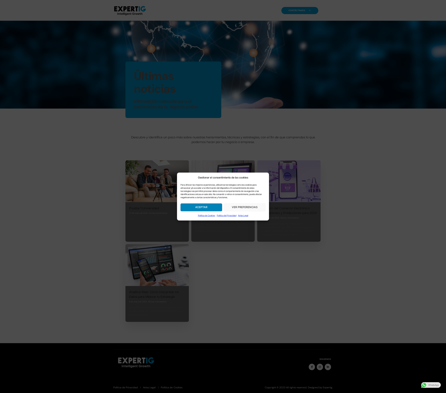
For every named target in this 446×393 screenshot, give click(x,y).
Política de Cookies (206, 215)
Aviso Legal (243, 215)
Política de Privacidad (226, 215)
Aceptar (201, 207)
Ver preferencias (245, 207)
